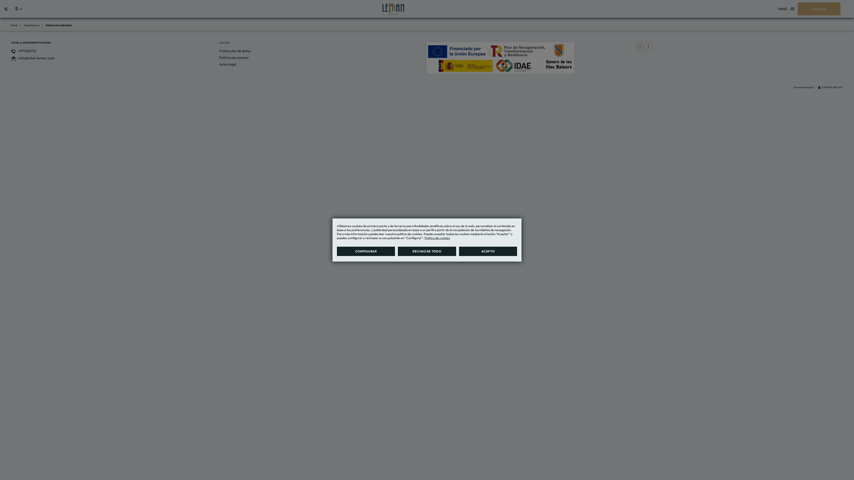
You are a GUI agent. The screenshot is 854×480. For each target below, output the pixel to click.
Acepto (488, 251)
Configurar (366, 251)
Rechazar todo (427, 251)
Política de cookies (437, 238)
